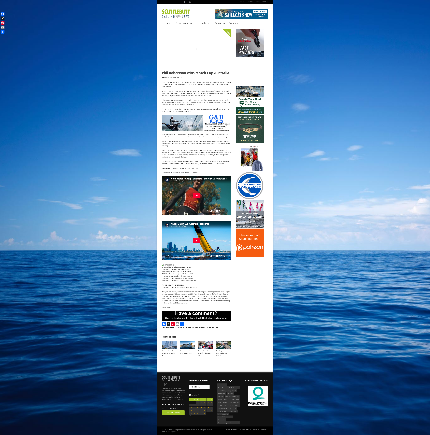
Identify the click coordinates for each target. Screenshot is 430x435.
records (220, 405)
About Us (256, 430)
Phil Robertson (171, 327)
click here (194, 168)
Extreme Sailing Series (232, 396)
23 (201, 410)
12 (211, 405)
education (230, 393)
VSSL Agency (171, 432)
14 (194, 408)
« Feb (191, 416)
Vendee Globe (233, 411)
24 (204, 410)
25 (208, 410)
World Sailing (221, 420)
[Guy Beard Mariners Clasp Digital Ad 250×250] (250, 142)
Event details (175, 173)
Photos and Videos (185, 23)
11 (208, 405)
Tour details (166, 173)
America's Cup (222, 385)
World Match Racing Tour (208, 327)
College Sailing (222, 391)
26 (211, 410)
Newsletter (204, 23)
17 (204, 408)
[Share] (2, 32)
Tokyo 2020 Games (223, 408)
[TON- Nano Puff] (250, 171)
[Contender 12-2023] (250, 199)
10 (204, 405)
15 (198, 408)
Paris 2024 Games (234, 402)
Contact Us (264, 430)
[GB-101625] (196, 131)
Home (167, 23)
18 (208, 408)
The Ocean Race (234, 405)
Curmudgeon (222, 393)
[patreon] (250, 256)
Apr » (195, 416)
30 (201, 413)
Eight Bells (221, 396)
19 (211, 408)
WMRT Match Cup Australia (188, 327)
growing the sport (223, 399)
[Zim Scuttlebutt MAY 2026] (250, 228)
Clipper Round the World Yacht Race (228, 388)
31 (204, 413)
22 (198, 410)
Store (258, 2)
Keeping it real (234, 399)
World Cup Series (223, 414)
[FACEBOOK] (184, 2)
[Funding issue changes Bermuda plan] (223, 349)
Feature (228, 32)
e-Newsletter (178, 399)
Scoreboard (185, 173)
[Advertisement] (250, 72)
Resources (220, 23)
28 (194, 413)
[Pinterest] (2, 23)
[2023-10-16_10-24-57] (256, 396)
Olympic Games (222, 402)
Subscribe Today (173, 413)
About (241, 2)
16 (201, 408)
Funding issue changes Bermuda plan (222, 353)
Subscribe (249, 2)
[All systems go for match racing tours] (187, 349)
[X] (2, 18)
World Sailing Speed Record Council (228, 423)
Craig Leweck (232, 391)
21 (194, 410)
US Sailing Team (222, 411)
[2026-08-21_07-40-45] (241, 18)
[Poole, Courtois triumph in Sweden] (205, 349)
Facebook (194, 173)
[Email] (2, 27)
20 (191, 410)
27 (191, 413)
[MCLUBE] (250, 57)
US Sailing (233, 408)
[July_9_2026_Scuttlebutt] (250, 114)
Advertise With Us (245, 430)
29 (198, 413)
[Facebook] (2, 14)
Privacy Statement (231, 430)
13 (191, 408)
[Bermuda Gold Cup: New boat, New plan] (169, 349)
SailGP (226, 405)
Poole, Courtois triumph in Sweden (204, 352)
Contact (265, 2)
